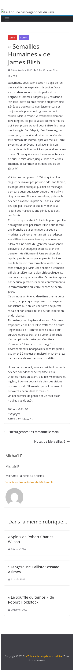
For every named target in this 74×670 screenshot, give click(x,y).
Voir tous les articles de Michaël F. (29, 482)
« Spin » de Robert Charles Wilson (31, 539)
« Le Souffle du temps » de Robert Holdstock (31, 600)
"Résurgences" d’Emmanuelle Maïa (34, 432)
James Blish (52, 70)
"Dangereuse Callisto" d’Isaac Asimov (33, 569)
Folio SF (41, 70)
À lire (12, 37)
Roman (24, 37)
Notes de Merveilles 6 (49, 441)
